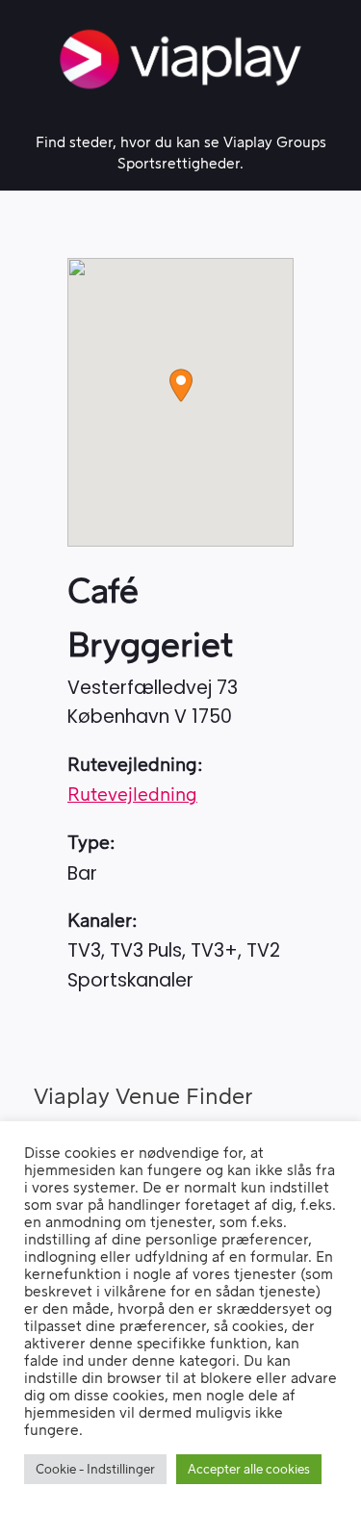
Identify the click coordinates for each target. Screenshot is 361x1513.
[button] (181, 385)
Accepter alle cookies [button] (249, 1469)
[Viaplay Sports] (180, 59)
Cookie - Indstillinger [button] (95, 1469)
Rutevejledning (132, 795)
